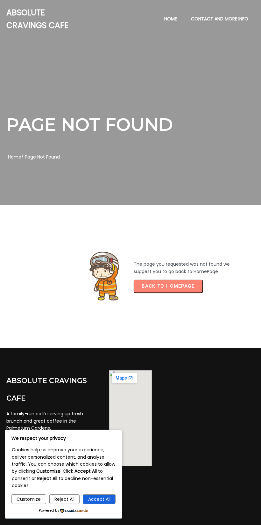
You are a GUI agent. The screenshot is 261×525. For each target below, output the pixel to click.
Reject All (64, 499)
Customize (29, 499)
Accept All (99, 499)
